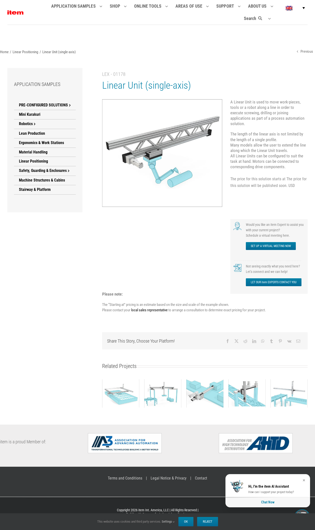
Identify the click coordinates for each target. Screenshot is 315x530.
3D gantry (162, 389)
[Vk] (289, 341)
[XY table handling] (247, 393)
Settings (167, 521)
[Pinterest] (280, 341)
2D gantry (120, 389)
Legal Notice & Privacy (169, 478)
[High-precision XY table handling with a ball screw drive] (289, 393)
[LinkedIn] (254, 341)
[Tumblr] (271, 341)
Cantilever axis (204, 389)
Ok (186, 521)
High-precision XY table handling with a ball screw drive (288, 381)
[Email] (298, 341)
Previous (306, 51)
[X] (236, 341)
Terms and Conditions (125, 478)
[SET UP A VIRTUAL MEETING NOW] (238, 223)
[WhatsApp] (263, 341)
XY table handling (246, 386)
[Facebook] (227, 341)
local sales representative (149, 310)
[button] (295, 8)
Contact (201, 478)
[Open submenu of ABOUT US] (275, 6)
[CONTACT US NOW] (238, 265)
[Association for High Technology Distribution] (256, 435)
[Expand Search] (272, 18)
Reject (207, 521)
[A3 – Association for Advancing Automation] (125, 435)
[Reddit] (245, 341)
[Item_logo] (15, 12)
